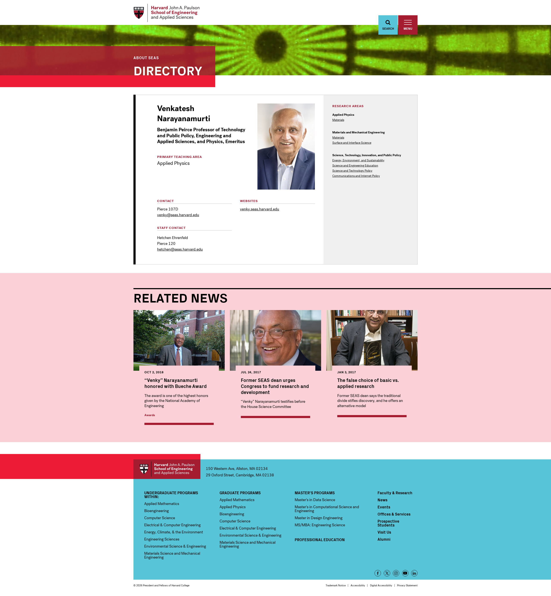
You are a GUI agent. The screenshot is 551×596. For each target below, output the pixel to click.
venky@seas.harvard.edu (178, 215)
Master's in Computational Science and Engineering (327, 509)
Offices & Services (394, 514)
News (382, 500)
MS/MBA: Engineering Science (320, 525)
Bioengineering (156, 511)
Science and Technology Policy (352, 171)
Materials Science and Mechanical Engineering (172, 555)
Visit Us (384, 532)
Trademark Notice (336, 585)
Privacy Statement (407, 585)
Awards (149, 415)
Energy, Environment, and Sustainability (358, 160)
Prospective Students (388, 523)
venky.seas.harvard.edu (259, 209)
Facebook (378, 573)
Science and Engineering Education (355, 166)
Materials (338, 120)
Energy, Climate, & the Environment (173, 532)
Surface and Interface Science (351, 143)
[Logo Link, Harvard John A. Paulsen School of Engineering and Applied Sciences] (166, 13)
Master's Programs (315, 493)
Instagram (396, 573)
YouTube (405, 573)
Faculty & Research (395, 493)
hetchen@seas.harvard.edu (180, 249)
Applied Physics (233, 507)
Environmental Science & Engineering (175, 546)
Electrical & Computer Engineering (172, 525)
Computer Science (159, 518)
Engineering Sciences (161, 539)
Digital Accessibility (381, 585)
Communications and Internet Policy (356, 176)
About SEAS (146, 57)
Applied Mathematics (161, 504)
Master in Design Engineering (318, 518)
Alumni (384, 539)
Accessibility (358, 585)
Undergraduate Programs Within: (171, 495)
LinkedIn (414, 573)
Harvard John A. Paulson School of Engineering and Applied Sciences (166, 469)
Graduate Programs (240, 493)
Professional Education (320, 540)
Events (384, 507)
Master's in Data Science (315, 500)
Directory (167, 70)
